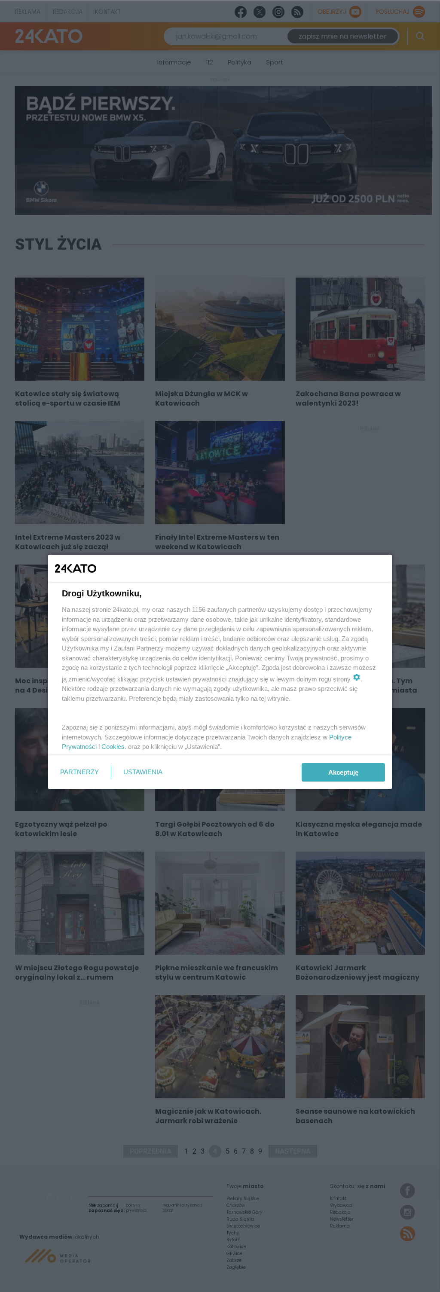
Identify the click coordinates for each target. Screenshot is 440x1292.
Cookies (113, 746)
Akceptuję (343, 772)
